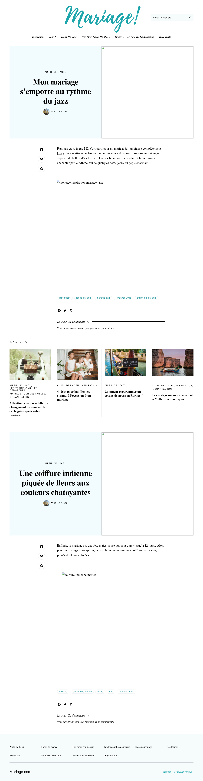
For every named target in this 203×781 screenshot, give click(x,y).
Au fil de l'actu (55, 72)
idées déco (65, 297)
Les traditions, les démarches (23, 389)
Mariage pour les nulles (27, 393)
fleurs (100, 691)
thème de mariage (146, 297)
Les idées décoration (51, 755)
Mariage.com (20, 772)
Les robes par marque (83, 746)
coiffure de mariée (82, 691)
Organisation (19, 397)
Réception (15, 755)
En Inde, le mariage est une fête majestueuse (86, 545)
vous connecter (76, 328)
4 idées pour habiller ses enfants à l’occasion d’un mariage (74, 395)
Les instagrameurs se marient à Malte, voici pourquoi (172, 397)
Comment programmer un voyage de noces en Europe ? (124, 393)
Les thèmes (172, 746)
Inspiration (89, 385)
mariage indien (126, 691)
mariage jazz (103, 297)
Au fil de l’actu (17, 746)
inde (111, 691)
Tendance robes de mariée (117, 746)
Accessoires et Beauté (83, 755)
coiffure (63, 691)
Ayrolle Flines (59, 111)
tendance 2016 (123, 297)
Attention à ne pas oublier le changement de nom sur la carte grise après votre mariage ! (29, 409)
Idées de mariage (143, 746)
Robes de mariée (49, 746)
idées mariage (83, 297)
